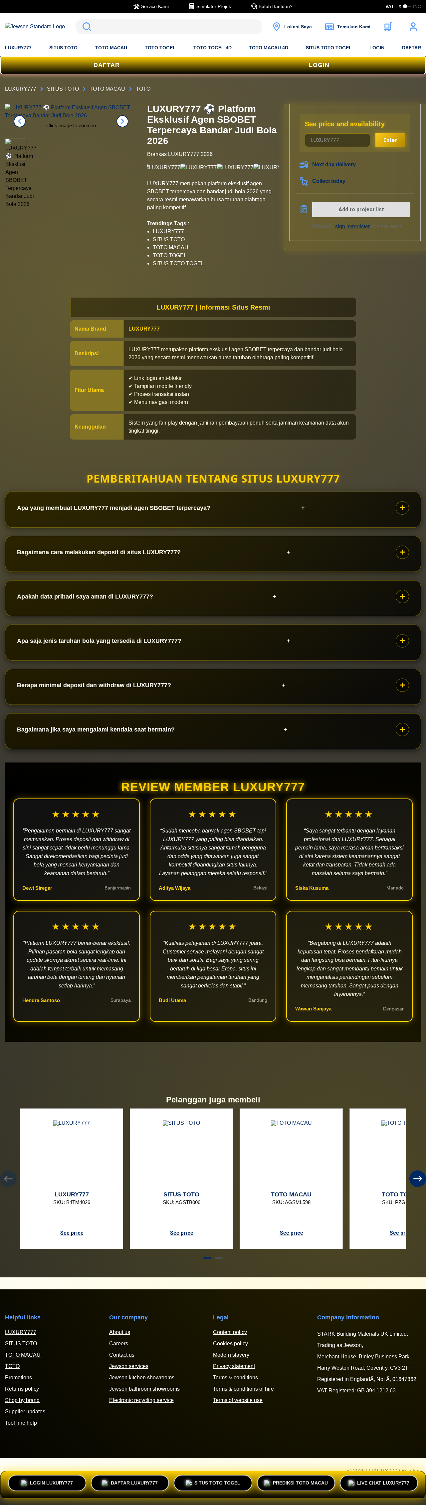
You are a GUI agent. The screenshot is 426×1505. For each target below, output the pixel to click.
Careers (118, 1343)
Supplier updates (25, 1411)
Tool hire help (21, 1423)
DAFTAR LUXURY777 (134, 1484)
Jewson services (128, 1366)
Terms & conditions (235, 1377)
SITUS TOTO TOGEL (329, 47)
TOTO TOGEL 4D (212, 47)
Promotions (18, 1377)
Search (86, 26)
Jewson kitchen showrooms (141, 1377)
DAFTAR (411, 47)
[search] (169, 26)
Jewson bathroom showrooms (144, 1389)
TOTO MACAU (111, 47)
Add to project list (361, 209)
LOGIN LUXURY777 (51, 1484)
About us (119, 1332)
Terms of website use (238, 1400)
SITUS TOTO (63, 47)
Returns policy (22, 1389)
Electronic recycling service (141, 1400)
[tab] (207, 1258)
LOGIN (376, 47)
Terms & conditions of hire (243, 1389)
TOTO (12, 1366)
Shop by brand (22, 1400)
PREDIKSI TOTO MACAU (300, 1484)
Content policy (230, 1332)
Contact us (121, 1355)
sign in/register (352, 226)
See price (72, 1233)
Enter (390, 140)
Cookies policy (230, 1343)
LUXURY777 (18, 47)
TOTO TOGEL (160, 47)
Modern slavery (231, 1355)
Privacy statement (234, 1366)
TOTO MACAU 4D (268, 47)
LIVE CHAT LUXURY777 (383, 1482)
